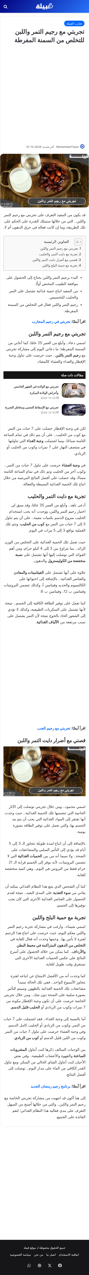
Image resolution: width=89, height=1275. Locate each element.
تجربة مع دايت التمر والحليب (58, 254)
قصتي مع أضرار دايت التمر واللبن (54, 260)
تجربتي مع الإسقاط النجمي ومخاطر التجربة (32, 407)
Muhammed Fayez (67, 146)
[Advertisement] (44, 93)
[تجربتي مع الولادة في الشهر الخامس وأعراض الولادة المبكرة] (74, 390)
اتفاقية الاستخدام (69, 1254)
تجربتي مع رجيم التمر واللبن (59, 248)
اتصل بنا (51, 1254)
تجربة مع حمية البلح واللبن (59, 265)
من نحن (38, 1254)
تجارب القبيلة (74, 23)
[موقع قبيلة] (44, 6)
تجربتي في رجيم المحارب (51, 321)
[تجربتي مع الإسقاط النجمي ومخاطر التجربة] (74, 409)
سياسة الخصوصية (20, 1254)
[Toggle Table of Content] (76, 242)
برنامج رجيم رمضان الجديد (50, 1086)
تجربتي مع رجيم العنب (53, 728)
